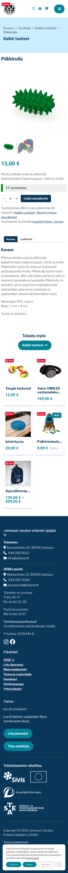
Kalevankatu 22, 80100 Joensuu (30, 574)
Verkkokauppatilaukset (20, 621)
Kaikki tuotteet (45, 28)
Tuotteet (24, 28)
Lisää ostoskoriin (36, 198)
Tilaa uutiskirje (18, 746)
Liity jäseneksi (13, 664)
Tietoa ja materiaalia (17, 674)
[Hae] (33, 9)
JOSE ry (8, 660)
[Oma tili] (39, 9)
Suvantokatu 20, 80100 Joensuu (30, 547)
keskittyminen (42, 221)
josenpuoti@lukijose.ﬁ (22, 585)
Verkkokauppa (13, 684)
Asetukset (46, 864)
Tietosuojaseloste (15, 842)
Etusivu (8, 28)
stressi (58, 221)
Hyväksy (14, 864)
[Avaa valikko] (59, 9)
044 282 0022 (18, 553)
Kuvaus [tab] (10, 239)
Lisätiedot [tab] (26, 239)
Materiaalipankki (15, 669)
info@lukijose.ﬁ (18, 558)
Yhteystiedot (12, 689)
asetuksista (32, 857)
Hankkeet (10, 679)
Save (7, 4)
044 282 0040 (18, 580)
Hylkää (29, 864)
